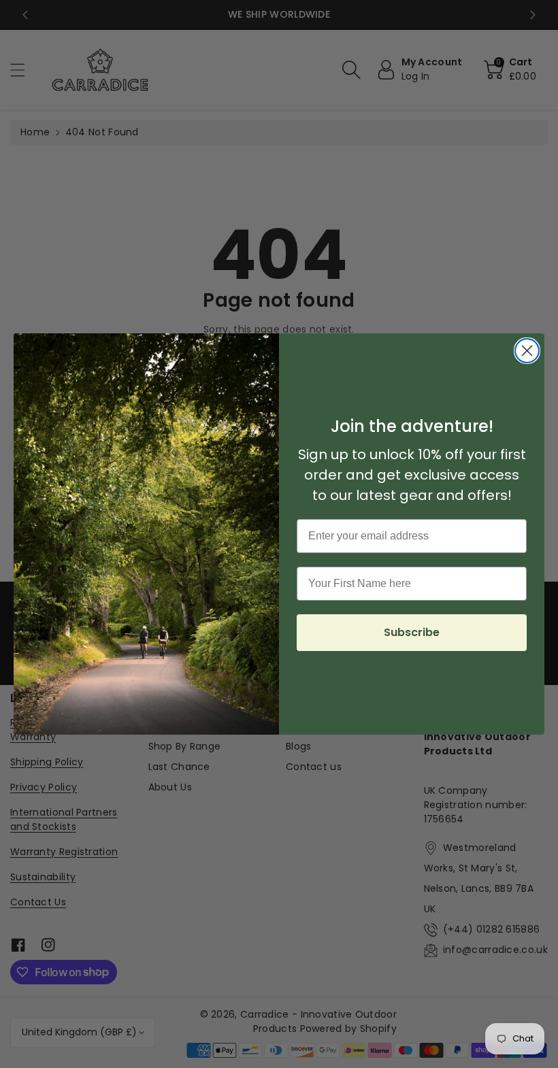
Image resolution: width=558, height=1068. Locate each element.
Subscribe (412, 632)
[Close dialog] (527, 351)
